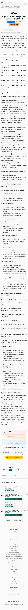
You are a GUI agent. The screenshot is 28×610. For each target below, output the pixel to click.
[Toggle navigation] (25, 2)
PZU (14, 575)
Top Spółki (14, 533)
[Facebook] (14, 602)
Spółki (8, 6)
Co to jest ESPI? (14, 550)
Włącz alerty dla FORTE (15, 457)
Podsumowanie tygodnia (14, 537)
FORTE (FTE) (13, 24)
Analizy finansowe (14, 535)
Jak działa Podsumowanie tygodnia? (14, 554)
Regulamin (14, 596)
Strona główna (3, 6)
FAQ (14, 590)
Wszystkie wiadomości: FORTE (14, 520)
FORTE (12, 6)
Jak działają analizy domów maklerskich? (14, 558)
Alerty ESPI (14, 531)
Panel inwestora (14, 540)
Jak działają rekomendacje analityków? (14, 556)
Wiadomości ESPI (17, 6)
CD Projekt (14, 573)
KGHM (14, 579)
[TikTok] (16, 602)
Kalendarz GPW (14, 548)
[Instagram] (19, 602)
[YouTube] (9, 602)
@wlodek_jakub (16, 606)
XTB (14, 571)
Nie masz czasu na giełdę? (14, 562)
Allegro (14, 577)
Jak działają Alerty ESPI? (14, 552)
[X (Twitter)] (11, 602)
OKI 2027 (14, 560)
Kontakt (14, 592)
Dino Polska (14, 583)
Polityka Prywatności (14, 594)
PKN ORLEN (14, 569)
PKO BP (14, 581)
